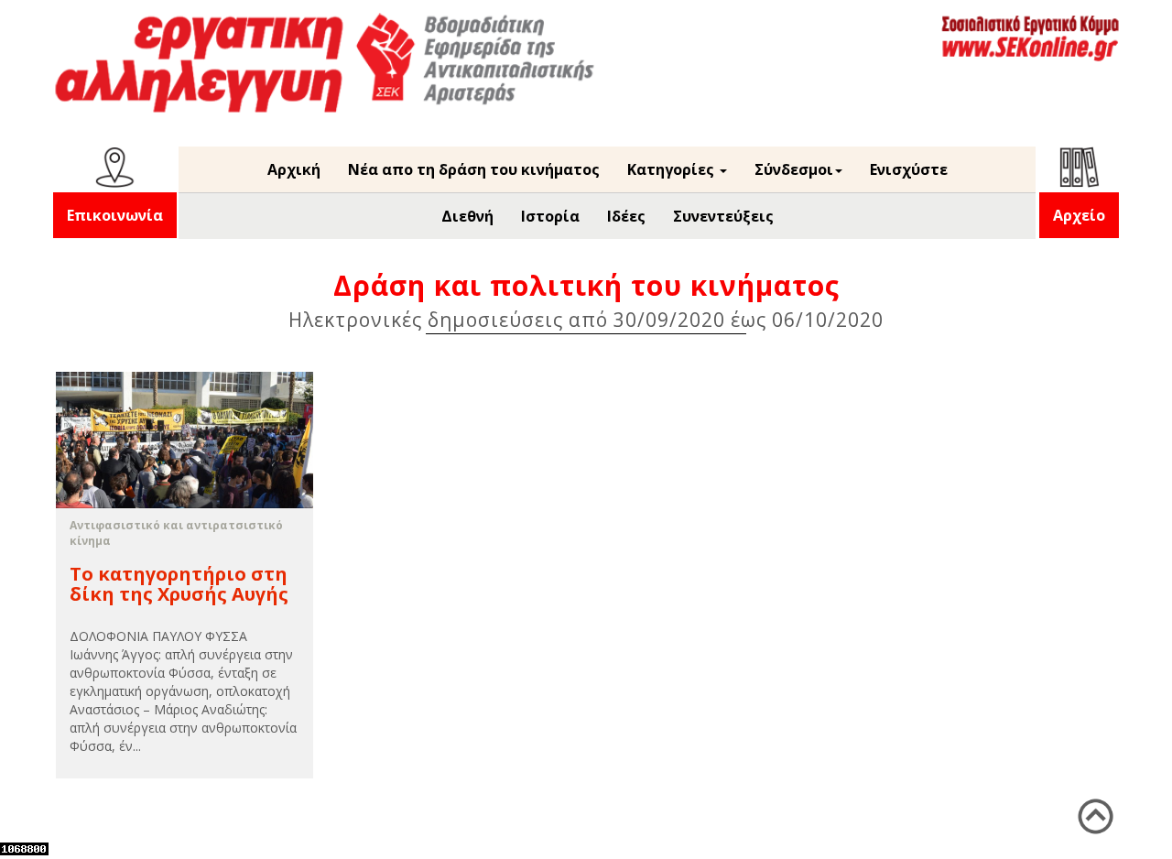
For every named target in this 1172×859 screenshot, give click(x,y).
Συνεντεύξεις (723, 216)
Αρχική (293, 169)
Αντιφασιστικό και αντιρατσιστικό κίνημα (176, 533)
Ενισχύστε (909, 169)
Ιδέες (626, 216)
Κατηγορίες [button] (672, 169)
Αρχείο (1079, 215)
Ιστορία (550, 216)
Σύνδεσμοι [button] (793, 169)
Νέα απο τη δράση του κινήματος (474, 169)
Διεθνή (467, 216)
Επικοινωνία (115, 215)
